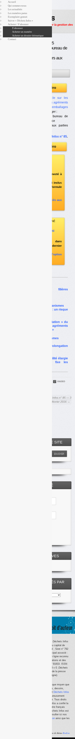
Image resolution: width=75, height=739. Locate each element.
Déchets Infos (61, 692)
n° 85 (53, 136)
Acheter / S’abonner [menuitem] (18, 24)
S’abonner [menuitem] (17, 28)
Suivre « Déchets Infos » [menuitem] (20, 20)
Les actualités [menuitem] (15, 9)
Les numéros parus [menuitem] (17, 13)
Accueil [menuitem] (12, 1)
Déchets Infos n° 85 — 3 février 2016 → (56, 399)
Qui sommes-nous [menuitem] (17, 5)
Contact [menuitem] (12, 39)
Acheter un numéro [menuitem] (22, 31)
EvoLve (66, 733)
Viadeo (61, 381)
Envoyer (59, 453)
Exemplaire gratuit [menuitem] (17, 16)
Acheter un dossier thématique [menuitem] (28, 35)
